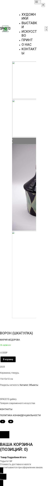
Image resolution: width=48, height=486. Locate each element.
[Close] (4, 434)
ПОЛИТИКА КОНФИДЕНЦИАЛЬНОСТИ (20, 415)
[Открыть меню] (37, 2)
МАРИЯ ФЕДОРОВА (10, 339)
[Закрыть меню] (43, 5)
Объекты (33, 385)
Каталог (24, 385)
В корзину (8, 359)
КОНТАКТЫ (6, 409)
